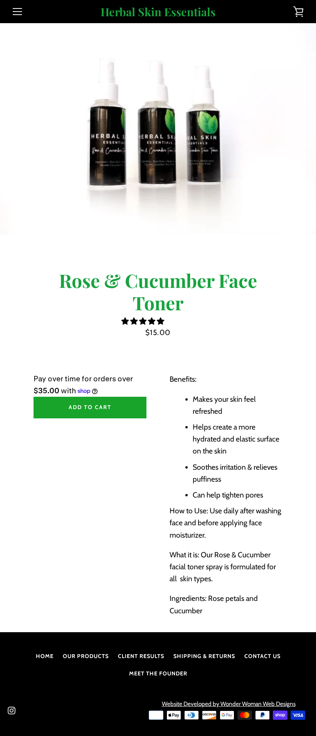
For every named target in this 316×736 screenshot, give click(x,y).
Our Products (86, 656)
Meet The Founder (158, 673)
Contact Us (262, 656)
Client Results (141, 656)
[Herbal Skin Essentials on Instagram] (11, 709)
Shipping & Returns (204, 656)
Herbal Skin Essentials (158, 12)
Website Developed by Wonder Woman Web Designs (229, 703)
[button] (143, 321)
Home (45, 656)
